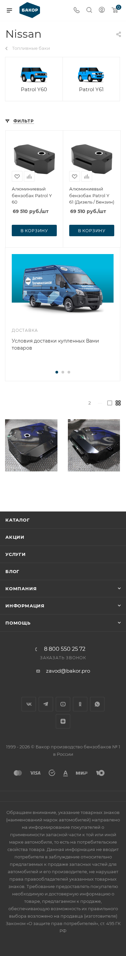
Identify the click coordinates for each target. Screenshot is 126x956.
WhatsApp (97, 704)
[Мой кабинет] (102, 10)
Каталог (17, 520)
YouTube (63, 704)
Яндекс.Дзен (63, 721)
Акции (15, 537)
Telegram (46, 704)
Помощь (18, 623)
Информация (25, 605)
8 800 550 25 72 (64, 649)
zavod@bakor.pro (68, 671)
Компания (21, 588)
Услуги (15, 554)
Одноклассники (80, 704)
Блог (12, 571)
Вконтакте (29, 704)
